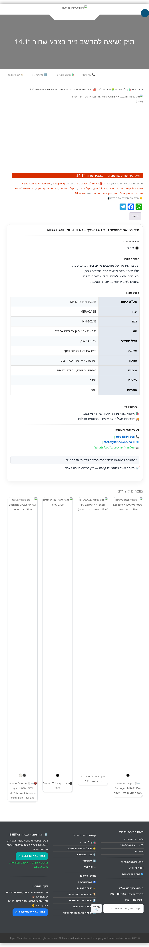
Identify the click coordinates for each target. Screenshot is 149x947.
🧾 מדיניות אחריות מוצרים (82, 900)
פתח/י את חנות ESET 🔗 (31, 856)
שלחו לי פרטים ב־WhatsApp (114, 447)
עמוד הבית (137, 89)
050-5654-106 (125, 436)
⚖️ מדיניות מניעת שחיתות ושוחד (79, 913)
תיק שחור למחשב (102, 193)
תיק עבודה (137, 193)
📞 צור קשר (88, 74)
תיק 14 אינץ (100, 188)
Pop (127, 900)
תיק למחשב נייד (67, 188)
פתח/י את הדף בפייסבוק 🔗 (30, 912)
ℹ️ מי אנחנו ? (39, 74)
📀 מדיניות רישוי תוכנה (84, 906)
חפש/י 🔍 (96, 908)
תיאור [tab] (135, 216)
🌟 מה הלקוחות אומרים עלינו (81, 848)
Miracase (137, 188)
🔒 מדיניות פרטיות (86, 888)
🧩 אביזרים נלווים (105, 89)
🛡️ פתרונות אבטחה (86, 854)
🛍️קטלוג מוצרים (65, 74)
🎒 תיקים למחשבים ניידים (83, 89)
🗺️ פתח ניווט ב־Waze (133, 874)
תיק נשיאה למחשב (24, 188)
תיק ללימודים (85, 188)
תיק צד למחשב (122, 193)
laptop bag (59, 183)
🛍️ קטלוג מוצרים (87, 842)
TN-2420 (137, 900)
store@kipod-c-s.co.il (119, 442)
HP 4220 (121, 894)
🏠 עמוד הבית (16, 74)
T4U (112, 894)
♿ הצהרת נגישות (87, 882)
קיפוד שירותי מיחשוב (119, 188)
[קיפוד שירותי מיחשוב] (74, 7)
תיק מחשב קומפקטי (47, 188)
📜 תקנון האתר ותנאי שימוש (81, 894)
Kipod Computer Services (36, 183)
